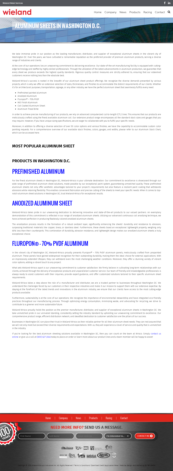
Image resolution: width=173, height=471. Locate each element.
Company (110, 12)
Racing (147, 12)
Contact (160, 12)
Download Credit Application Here (104, 465)
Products (134, 12)
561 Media (151, 465)
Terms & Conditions (82, 465)
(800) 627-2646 (44, 337)
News (122, 12)
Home (98, 12)
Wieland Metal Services (13, 3)
